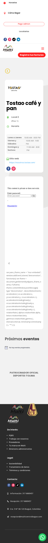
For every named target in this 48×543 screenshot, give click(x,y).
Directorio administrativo (20, 449)
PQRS (11, 435)
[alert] (24, 347)
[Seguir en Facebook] (5, 39)
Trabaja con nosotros (18, 439)
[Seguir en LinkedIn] (18, 39)
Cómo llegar (14, 13)
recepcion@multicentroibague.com (26, 516)
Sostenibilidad (15, 463)
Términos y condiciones (19, 470)
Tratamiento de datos (19, 467)
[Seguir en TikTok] (14, 39)
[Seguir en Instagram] (9, 39)
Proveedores (14, 442)
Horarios (13, 2)
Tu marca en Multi (17, 445)
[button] (42, 537)
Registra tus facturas (32, 54)
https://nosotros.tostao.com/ (22, 162)
